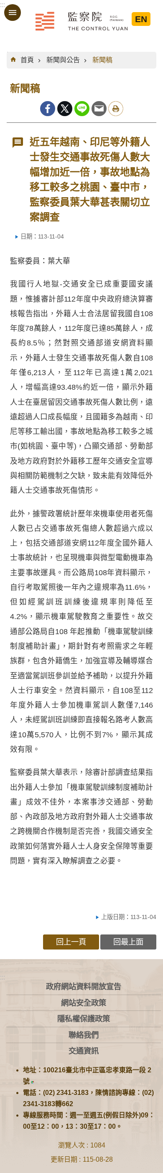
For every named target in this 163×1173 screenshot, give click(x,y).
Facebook (47, 108)
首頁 (27, 59)
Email (99, 108)
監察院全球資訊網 (81, 21)
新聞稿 (102, 59)
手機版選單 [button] (12, 12)
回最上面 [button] (128, 941)
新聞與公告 (63, 59)
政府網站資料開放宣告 (83, 986)
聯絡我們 (84, 1035)
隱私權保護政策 (83, 1018)
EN (141, 19)
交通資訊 (84, 1050)
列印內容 (115, 108)
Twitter (64, 108)
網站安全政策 (83, 1002)
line (81, 108)
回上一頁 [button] (71, 941)
